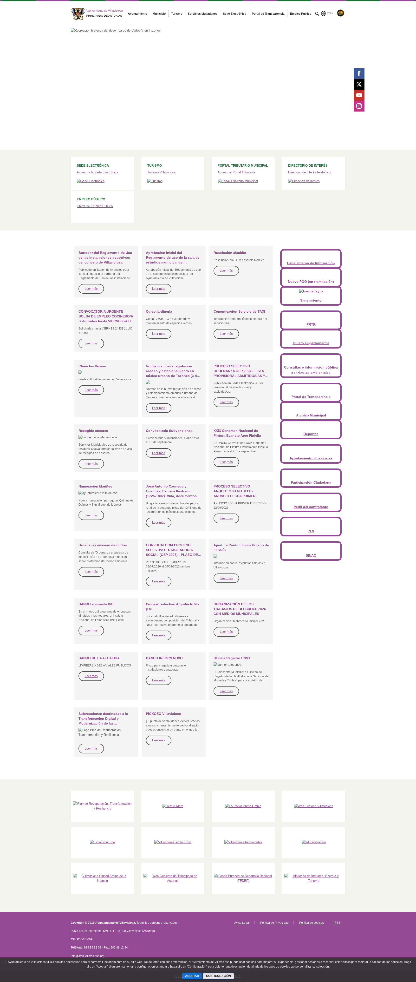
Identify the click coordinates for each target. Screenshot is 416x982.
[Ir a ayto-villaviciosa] (97, 12)
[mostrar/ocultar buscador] (317, 14)
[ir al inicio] (397, 953)
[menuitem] (137, 13)
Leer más (91, 288)
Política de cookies (311, 922)
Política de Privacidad (274, 922)
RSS (337, 922)
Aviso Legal (242, 922)
